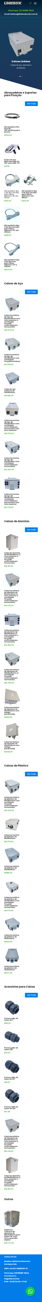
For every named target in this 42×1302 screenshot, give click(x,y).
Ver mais (31, 103)
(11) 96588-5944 (21, 1273)
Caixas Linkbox (21, 61)
